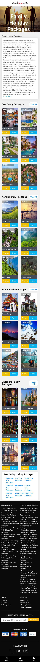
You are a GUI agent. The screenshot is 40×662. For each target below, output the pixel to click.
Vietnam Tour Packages (29, 519)
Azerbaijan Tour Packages (29, 545)
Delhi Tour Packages (9, 549)
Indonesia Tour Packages (29, 523)
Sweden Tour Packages (29, 590)
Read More (7, 96)
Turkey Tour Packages (28, 536)
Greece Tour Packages (28, 543)
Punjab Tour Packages (10, 556)
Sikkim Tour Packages (10, 521)
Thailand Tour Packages (29, 511)
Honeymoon (7, 605)
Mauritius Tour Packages (29, 517)
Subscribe (33, 619)
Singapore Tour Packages (29, 508)
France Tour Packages (28, 551)
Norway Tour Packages (29, 584)
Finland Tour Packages (28, 581)
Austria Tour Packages (28, 586)
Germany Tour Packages (29, 573)
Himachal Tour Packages (9, 488)
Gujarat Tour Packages (28, 488)
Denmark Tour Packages (29, 592)
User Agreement (26, 607)
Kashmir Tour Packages (9, 495)
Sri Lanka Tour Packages (29, 534)
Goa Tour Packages (9, 508)
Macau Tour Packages (28, 530)
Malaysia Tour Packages (29, 521)
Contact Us (25, 603)
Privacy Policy (25, 605)
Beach (5, 603)
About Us (24, 600)
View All (33, 104)
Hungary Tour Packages (29, 588)
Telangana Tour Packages (11, 534)
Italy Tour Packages (27, 571)
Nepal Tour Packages (28, 541)
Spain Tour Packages (28, 579)
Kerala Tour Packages (10, 511)
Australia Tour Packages (29, 538)
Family (5, 600)
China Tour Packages (28, 532)
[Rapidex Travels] (20, 3)
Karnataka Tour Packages (11, 528)
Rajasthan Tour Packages (11, 541)
